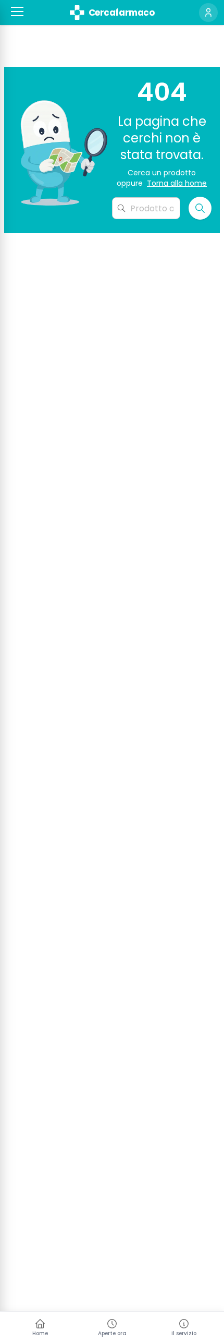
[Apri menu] (17, 11)
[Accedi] (208, 12)
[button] (17, 11)
